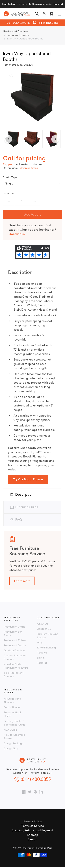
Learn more (22, 581)
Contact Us (44, 628)
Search (32, 839)
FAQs (40, 642)
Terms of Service (32, 826)
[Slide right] (55, 139)
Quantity (8, 193)
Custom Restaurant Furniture (15, 657)
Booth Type (10, 177)
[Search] (36, 13)
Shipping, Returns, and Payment (32, 830)
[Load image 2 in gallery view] (32, 139)
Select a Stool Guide (12, 714)
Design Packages (14, 743)
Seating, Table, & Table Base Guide (14, 722)
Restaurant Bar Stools (13, 633)
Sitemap (32, 835)
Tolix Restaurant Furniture (13, 674)
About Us (42, 623)
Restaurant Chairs (14, 626)
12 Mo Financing (46, 647)
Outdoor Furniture (14, 650)
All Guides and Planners (12, 700)
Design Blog (11, 748)
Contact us (17, 234)
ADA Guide (10, 729)
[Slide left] (8, 139)
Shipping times (29, 168)
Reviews (42, 652)
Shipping (8, 164)
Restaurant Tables (15, 640)
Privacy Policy (32, 821)
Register (42, 662)
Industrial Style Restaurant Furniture (16, 666)
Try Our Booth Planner (28, 479)
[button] (59, 13)
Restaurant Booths (15, 645)
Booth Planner (12, 707)
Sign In (41, 657)
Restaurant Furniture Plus (37, 848)
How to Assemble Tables (14, 736)
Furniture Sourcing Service (47, 635)
